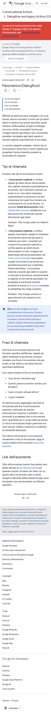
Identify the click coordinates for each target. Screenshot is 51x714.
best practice (33, 285)
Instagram (6, 590)
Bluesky (5, 585)
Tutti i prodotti (8, 689)
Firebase (6, 625)
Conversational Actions (17, 12)
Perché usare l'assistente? (14, 550)
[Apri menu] (4, 3)
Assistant (29, 3)
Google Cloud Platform (12, 680)
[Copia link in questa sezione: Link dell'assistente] (34, 457)
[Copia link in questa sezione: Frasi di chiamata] (31, 343)
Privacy (15, 700)
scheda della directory (19, 210)
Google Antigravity (10, 634)
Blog (4, 581)
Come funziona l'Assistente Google (18, 555)
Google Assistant (33, 67)
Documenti (10, 71)
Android (5, 616)
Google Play (7, 643)
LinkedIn (6, 594)
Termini (5, 700)
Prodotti (19, 67)
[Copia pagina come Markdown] (14, 90)
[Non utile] (32, 80)
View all (5, 648)
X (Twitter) (7, 599)
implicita (6, 446)
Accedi (44, 3)
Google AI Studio (9, 630)
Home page (7, 67)
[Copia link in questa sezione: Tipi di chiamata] (29, 167)
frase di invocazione (18, 258)
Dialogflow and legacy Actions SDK (20, 74)
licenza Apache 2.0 (38, 518)
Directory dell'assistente (13, 559)
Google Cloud (8, 639)
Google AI (6, 684)
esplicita (37, 442)
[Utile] (28, 80)
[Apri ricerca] (37, 3)
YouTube (6, 603)
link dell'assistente (28, 468)
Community (7, 568)
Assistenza (7, 564)
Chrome (5, 620)
